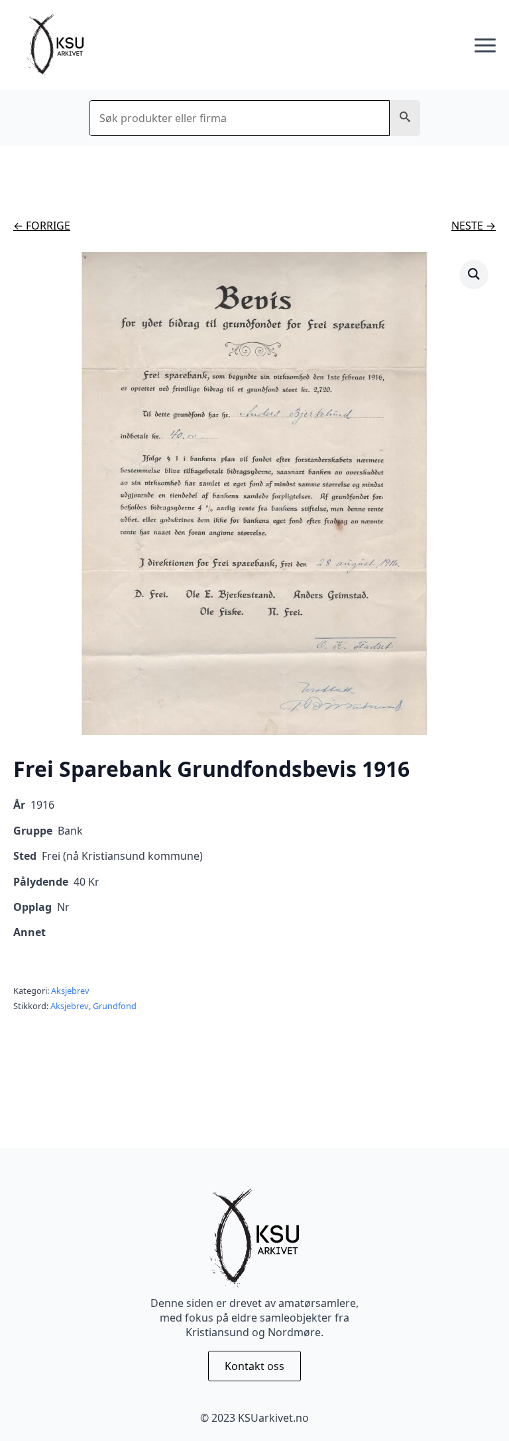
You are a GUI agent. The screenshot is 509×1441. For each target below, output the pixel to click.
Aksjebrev (70, 990)
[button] (405, 118)
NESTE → (473, 225)
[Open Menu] (485, 45)
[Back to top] (476, 1408)
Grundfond (115, 1006)
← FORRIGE (41, 225)
